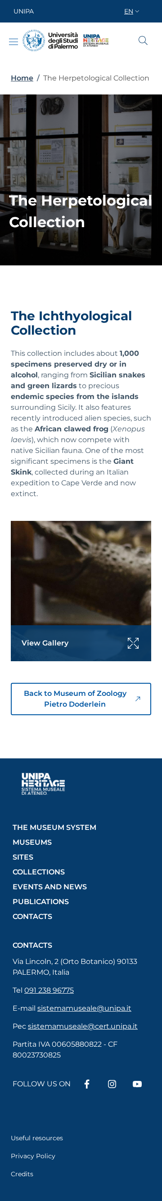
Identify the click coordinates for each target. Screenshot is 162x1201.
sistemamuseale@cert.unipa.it (83, 1026)
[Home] (50, 41)
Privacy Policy (33, 1156)
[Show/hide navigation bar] (13, 42)
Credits (22, 1174)
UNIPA (24, 11)
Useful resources (37, 1138)
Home (22, 78)
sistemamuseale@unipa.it (84, 1008)
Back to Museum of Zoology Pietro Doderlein (75, 698)
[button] (132, 11)
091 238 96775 (49, 990)
